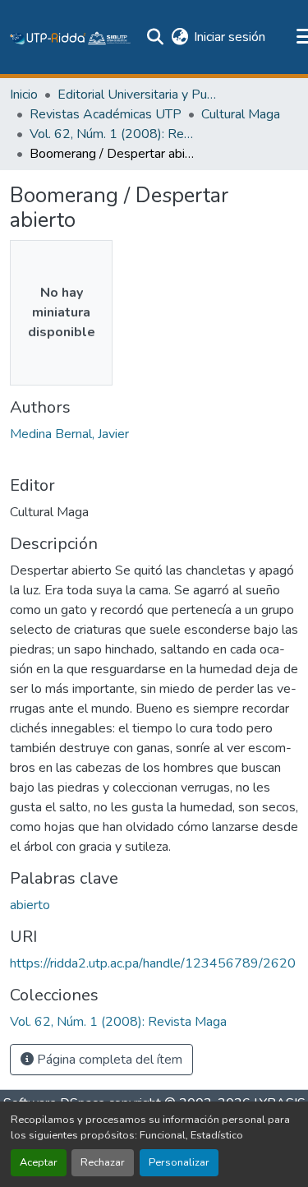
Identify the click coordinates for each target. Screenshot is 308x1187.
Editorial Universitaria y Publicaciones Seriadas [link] (139, 94)
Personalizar (179, 1162)
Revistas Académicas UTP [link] (106, 114)
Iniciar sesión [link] (229, 37)
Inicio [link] (24, 94)
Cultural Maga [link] (240, 114)
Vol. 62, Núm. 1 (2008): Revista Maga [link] (112, 134)
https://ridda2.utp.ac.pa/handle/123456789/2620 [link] (153, 963)
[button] (70, 37)
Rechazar (102, 1162)
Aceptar (38, 1162)
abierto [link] (30, 905)
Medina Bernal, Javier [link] (69, 434)
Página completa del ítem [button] (108, 1060)
